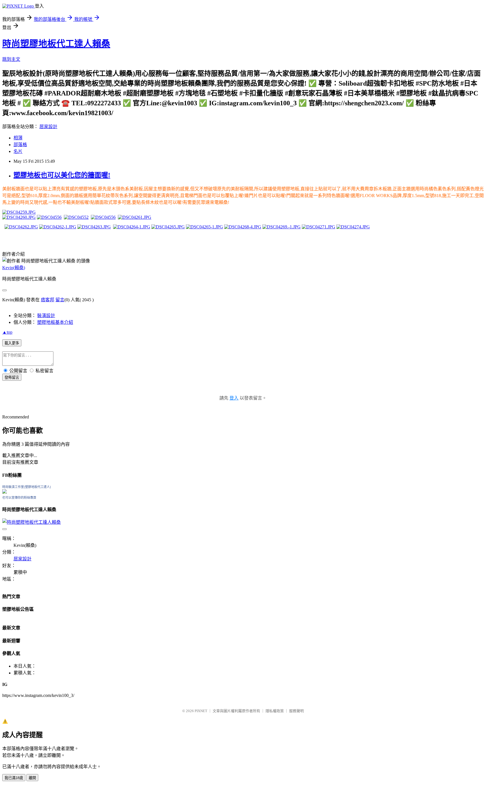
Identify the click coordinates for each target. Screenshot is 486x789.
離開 (32, 778)
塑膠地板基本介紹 (55, 322)
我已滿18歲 (13, 778)
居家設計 (48, 126)
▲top (7, 332)
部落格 (20, 144)
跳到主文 (11, 59)
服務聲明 (296, 711)
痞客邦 (47, 299)
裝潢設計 (46, 315)
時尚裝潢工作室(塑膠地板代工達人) (26, 487)
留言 (59, 299)
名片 (18, 151)
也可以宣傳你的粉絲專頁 (19, 497)
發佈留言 (11, 377)
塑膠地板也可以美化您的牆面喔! (62, 175)
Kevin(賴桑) (13, 267)
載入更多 (11, 343)
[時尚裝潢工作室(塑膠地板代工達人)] (4, 492)
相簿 (18, 137)
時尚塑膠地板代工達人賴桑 (56, 44)
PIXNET (201, 711)
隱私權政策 (275, 711)
